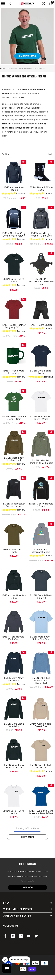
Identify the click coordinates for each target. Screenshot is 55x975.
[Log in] (43, 3)
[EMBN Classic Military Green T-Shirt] (13, 401)
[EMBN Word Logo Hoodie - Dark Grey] (41, 218)
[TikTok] (20, 936)
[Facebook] (5, 936)
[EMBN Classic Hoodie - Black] (41, 488)
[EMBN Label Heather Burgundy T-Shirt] (13, 310)
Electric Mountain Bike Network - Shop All (26, 68)
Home (2, 68)
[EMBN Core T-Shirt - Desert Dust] (41, 750)
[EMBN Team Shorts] (41, 310)
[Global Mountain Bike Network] (27, 36)
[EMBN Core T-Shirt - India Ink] (41, 580)
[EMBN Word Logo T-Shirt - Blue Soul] (41, 621)
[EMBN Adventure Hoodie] (13, 172)
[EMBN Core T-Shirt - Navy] (41, 355)
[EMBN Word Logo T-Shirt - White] (41, 401)
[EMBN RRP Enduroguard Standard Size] (41, 264)
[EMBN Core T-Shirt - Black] (13, 264)
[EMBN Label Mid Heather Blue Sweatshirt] (41, 663)
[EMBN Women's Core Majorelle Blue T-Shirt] (41, 796)
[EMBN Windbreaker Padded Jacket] (13, 488)
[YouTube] (28, 936)
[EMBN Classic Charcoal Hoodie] (41, 534)
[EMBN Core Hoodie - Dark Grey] (13, 621)
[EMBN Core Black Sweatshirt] (13, 708)
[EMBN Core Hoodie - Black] (13, 580)
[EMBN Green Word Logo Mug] (13, 355)
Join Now (27, 887)
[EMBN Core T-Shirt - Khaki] (13, 534)
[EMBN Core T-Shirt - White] (13, 796)
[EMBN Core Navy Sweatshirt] (13, 663)
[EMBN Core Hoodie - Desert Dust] (41, 708)
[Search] (10, 4)
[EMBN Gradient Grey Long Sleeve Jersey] (13, 218)
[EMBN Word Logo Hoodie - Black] (13, 750)
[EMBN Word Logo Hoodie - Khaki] (13, 442)
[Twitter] (36, 936)
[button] (9, 193)
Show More (27, 837)
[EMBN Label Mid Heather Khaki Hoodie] (41, 444)
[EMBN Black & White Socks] (41, 172)
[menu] (3, 3)
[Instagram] (13, 936)
